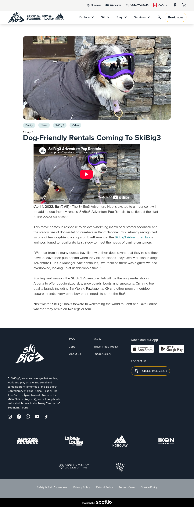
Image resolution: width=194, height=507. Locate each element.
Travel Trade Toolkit (106, 347)
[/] (36, 17)
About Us (75, 354)
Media (97, 339)
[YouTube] (37, 416)
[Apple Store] (142, 349)
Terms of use (127, 487)
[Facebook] (19, 416)
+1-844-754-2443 (150, 371)
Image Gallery (102, 354)
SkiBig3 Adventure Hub (132, 237)
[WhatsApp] (28, 416)
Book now (175, 17)
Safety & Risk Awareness (52, 487)
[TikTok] (46, 416)
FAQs (72, 339)
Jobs (72, 347)
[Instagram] (10, 416)
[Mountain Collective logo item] (74, 466)
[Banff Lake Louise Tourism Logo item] (120, 466)
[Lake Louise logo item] (74, 441)
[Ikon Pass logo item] (166, 441)
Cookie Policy (149, 487)
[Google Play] (171, 349)
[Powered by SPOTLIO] (97, 502)
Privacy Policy (81, 487)
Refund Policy (104, 487)
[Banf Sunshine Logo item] (28, 441)
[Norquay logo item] (120, 441)
